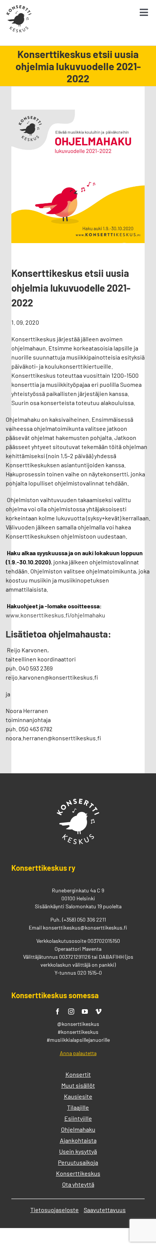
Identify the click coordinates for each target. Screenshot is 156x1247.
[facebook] (58, 1011)
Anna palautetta (78, 1053)
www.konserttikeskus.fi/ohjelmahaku (55, 615)
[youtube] (85, 1011)
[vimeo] (98, 1011)
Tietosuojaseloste (54, 1209)
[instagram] (71, 1011)
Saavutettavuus (105, 1209)
